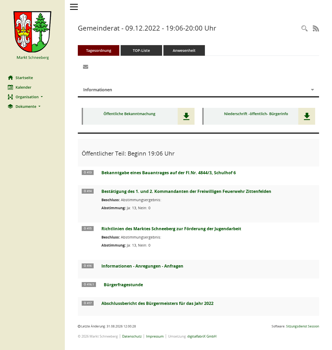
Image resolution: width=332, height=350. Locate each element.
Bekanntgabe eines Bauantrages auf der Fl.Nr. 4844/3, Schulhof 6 (168, 173)
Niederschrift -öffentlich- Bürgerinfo (256, 114)
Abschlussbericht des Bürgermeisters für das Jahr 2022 (157, 303)
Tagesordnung (98, 50)
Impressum (155, 336)
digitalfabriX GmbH (202, 336)
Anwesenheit (184, 50)
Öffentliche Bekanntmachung (129, 114)
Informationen (97, 90)
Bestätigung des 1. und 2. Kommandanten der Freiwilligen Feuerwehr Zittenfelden (186, 191)
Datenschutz (132, 336)
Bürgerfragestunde (123, 285)
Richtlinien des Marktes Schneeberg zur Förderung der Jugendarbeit (171, 229)
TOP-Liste (141, 50)
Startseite (24, 77)
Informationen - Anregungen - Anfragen (142, 266)
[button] (32, 97)
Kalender (23, 87)
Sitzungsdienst (302, 326)
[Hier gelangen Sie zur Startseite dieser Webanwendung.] (32, 35)
